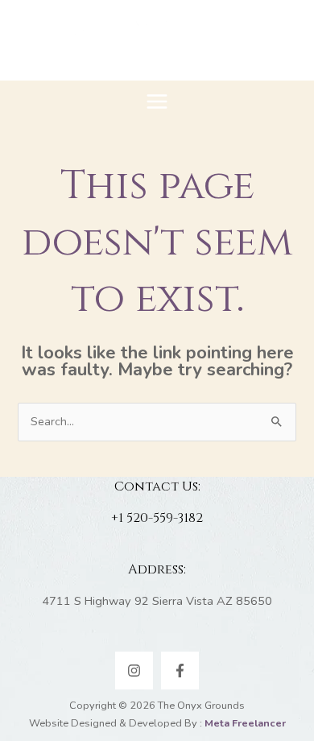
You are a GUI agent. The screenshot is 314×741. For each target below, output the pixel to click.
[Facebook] (180, 670)
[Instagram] (134, 670)
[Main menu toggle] (157, 101)
